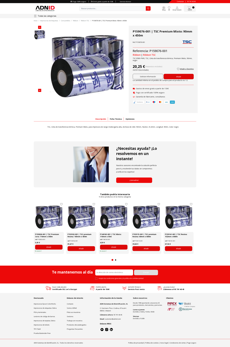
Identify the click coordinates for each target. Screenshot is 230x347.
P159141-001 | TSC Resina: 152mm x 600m (176, 235)
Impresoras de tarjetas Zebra (44, 321)
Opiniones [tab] (130, 119)
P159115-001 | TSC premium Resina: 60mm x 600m (144, 235)
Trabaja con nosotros (74, 321)
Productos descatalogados (76, 325)
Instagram (106, 329)
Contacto (70, 304)
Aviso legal (164, 343)
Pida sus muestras (73, 312)
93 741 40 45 (191, 1)
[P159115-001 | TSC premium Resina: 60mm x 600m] (146, 217)
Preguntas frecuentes (75, 329)
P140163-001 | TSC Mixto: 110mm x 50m (110, 235)
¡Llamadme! (134, 180)
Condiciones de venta (177, 343)
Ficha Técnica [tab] (116, 119)
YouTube (102, 329)
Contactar (180, 1)
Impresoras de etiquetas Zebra (45, 308)
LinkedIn (111, 329)
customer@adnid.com (113, 319)
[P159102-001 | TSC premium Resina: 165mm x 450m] (81, 217)
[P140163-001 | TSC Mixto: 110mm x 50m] (114, 217)
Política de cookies (152, 343)
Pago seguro (191, 343)
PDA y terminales (40, 312)
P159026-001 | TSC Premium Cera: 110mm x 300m (47, 235)
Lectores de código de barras (44, 316)
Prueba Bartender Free (42, 333)
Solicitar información (148, 76)
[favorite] (169, 7)
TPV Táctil (37, 329)
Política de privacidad (136, 343)
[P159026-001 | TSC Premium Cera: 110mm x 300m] (49, 217)
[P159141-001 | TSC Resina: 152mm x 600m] (179, 217)
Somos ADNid (72, 308)
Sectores (70, 316)
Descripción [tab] (100, 119)
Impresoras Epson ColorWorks (45, 304)
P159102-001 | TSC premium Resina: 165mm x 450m (79, 235)
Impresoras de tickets (41, 325)
